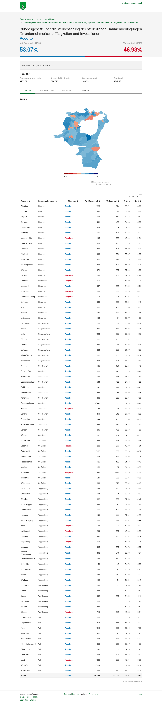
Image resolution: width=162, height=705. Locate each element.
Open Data (24, 700)
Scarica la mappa (104, 184)
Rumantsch (93, 694)
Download (84, 90)
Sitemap (33, 700)
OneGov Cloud (26, 697)
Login (140, 694)
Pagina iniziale (26, 19)
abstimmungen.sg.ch (133, 3)
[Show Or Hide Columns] (140, 195)
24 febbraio (50, 19)
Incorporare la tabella (132, 681)
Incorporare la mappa (100, 182)
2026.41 (36, 697)
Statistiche (66, 90)
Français (75, 694)
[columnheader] (28, 201)
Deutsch (67, 694)
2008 (39, 19)
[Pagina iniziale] (23, 5)
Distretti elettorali (46, 90)
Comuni (27, 90)
